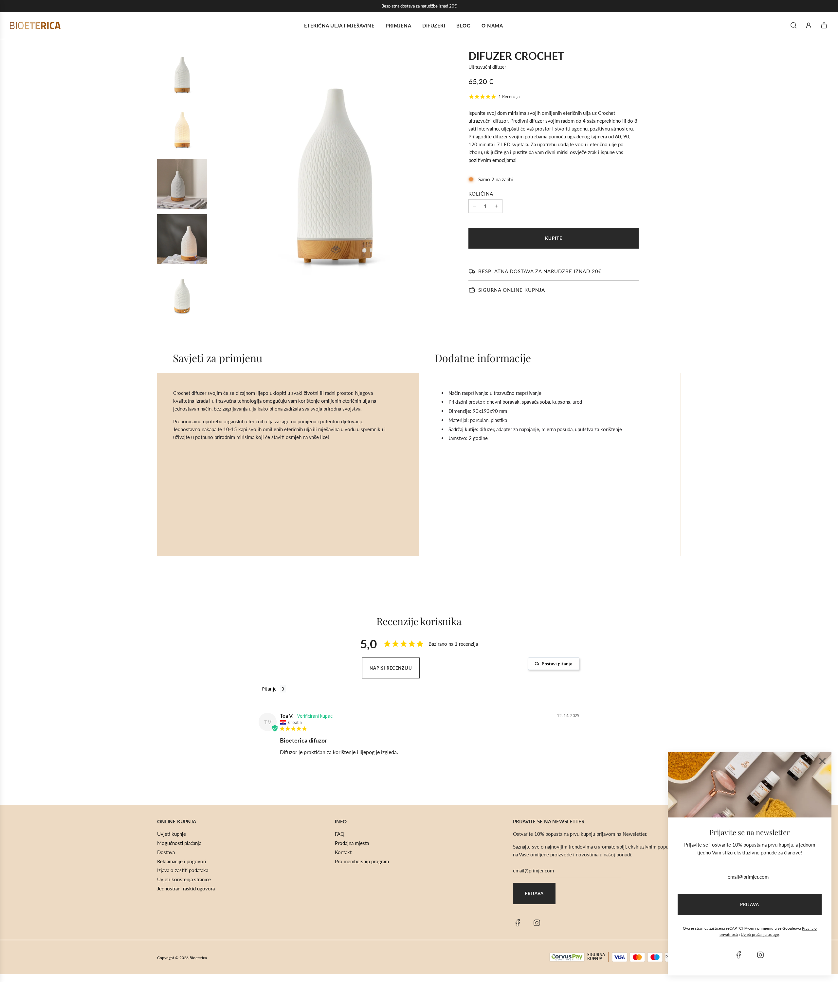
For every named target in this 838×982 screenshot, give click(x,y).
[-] (475, 206)
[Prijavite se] (808, 25)
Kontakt (343, 852)
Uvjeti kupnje (171, 834)
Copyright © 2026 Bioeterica (182, 957)
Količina (480, 194)
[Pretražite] (793, 25)
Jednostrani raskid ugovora (186, 888)
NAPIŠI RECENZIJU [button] (391, 668)
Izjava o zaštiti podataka (182, 870)
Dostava (166, 852)
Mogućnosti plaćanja (179, 843)
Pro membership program (362, 861)
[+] (496, 206)
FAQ (339, 834)
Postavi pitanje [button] (557, 664)
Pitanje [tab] (269, 689)
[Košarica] (824, 25)
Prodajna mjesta (352, 843)
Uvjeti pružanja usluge (760, 934)
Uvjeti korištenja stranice (184, 879)
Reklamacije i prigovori (181, 861)
